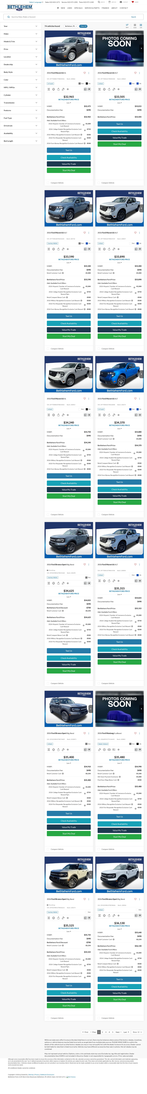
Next (118, 1032)
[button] (90, 49)
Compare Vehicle (57, 183)
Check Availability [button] (69, 157)
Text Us (69, 150)
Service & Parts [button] (92, 8)
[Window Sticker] (89, 89)
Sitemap (31, 1074)
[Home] (58, 8)
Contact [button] (124, 8)
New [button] (63, 8)
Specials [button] (78, 8)
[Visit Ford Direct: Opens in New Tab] (71, 1077)
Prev (93, 1032)
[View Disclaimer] (68, 89)
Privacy (37, 1074)
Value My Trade (69, 164)
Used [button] (69, 8)
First (85, 1032)
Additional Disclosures (47, 1074)
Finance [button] (105, 8)
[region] (69, 126)
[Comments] (85, 89)
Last (126, 1032)
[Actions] (89, 73)
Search (133, 17)
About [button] (114, 8)
